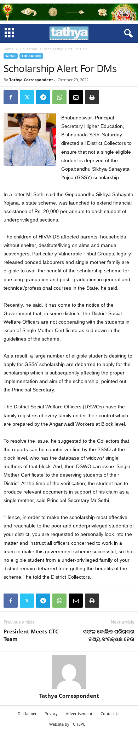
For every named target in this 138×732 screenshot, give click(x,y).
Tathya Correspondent (31, 79)
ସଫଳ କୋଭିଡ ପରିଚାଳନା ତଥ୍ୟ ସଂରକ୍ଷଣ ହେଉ (108, 635)
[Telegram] (43, 97)
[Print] (92, 97)
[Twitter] (27, 97)
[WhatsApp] (59, 97)
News (10, 56)
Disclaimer (27, 713)
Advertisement (79, 713)
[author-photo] (69, 672)
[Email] (76, 97)
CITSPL (79, 724)
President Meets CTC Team (31, 635)
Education (28, 48)
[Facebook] (11, 97)
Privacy (51, 713)
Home (8, 48)
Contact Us (110, 713)
